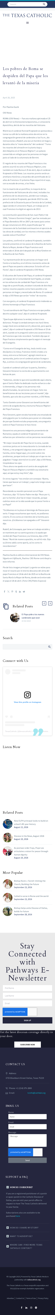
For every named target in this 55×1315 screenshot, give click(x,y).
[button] (44, 4)
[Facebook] (4, 592)
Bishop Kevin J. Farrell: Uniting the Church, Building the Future (30, 882)
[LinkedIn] (20, 592)
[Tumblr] (16, 592)
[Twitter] (8, 592)
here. (18, 1216)
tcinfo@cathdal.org (37, 1092)
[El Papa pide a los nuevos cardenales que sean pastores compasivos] (16, 618)
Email (11, 1122)
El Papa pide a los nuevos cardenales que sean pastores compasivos (33, 617)
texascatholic (25, 731)
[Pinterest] (12, 592)
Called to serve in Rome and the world (31, 896)
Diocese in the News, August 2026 (29, 836)
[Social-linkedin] (26, 1308)
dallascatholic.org (33, 1280)
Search (49, 646)
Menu (27, 23)
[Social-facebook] (22, 1308)
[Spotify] (36, 1308)
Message (12, 1132)
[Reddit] (24, 592)
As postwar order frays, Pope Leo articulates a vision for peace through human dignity (31, 851)
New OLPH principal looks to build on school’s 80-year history (31, 822)
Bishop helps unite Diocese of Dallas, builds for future (31, 910)
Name (11, 1112)
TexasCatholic (11, 731)
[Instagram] (31, 1308)
